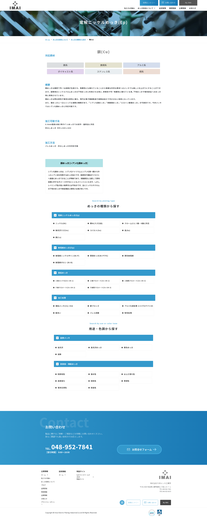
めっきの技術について (60, 39)
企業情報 (182, 8)
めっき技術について (145, 8)
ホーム (47, 39)
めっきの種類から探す (78, 39)
